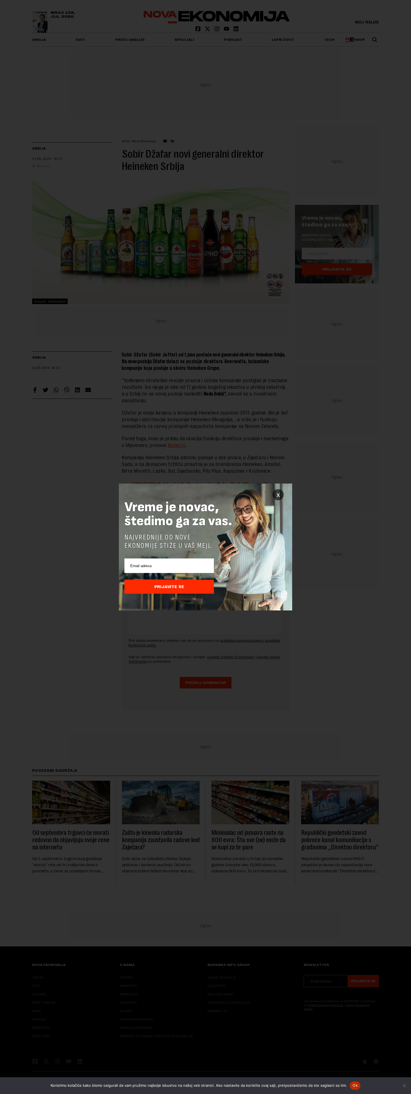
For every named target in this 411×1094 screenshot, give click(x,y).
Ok (355, 1085)
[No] (404, 1085)
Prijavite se (169, 586)
